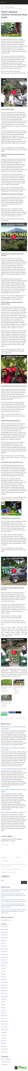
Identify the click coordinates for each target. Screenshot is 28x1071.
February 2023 (4, 948)
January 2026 (4, 926)
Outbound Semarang (5, 1061)
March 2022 (3, 979)
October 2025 (4, 934)
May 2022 (3, 973)
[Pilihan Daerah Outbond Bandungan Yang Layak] (6, 682)
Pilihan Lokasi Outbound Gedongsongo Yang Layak (18, 687)
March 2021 (3, 1012)
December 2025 (4, 929)
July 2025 (3, 943)
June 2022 (3, 971)
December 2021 (4, 987)
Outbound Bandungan (10, 7)
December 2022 (4, 954)
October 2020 (4, 1026)
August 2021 (4, 999)
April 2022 (3, 976)
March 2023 (3, 946)
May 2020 (3, 1040)
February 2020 (4, 1049)
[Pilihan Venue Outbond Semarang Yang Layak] (6, 698)
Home (2, 7)
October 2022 (4, 959)
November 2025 (4, 932)
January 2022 (4, 985)
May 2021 (3, 1007)
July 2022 (3, 968)
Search (2, 880)
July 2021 (3, 1001)
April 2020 (3, 1043)
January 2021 (4, 1018)
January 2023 (4, 951)
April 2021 (3, 1010)
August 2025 (4, 940)
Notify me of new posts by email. (9, 872)
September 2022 (4, 962)
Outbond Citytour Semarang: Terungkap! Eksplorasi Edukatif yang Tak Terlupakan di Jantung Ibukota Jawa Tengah (13, 895)
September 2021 (4, 996)
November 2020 (4, 1024)
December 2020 (4, 1021)
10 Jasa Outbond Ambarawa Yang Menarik (13, 812)
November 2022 (4, 957)
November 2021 (4, 990)
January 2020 (4, 1051)
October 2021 (4, 993)
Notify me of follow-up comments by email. (11, 869)
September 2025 (5, 937)
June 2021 (3, 1004)
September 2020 (5, 1029)
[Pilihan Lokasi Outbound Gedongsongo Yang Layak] (18, 682)
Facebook (12, 712)
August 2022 (4, 965)
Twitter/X (19, 712)
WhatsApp (5, 714)
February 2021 (4, 1015)
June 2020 (3, 1037)
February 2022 (4, 982)
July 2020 (3, 1035)
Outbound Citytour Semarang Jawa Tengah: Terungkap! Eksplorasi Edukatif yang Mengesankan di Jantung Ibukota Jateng (13, 911)
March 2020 (3, 1046)
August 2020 (4, 1032)
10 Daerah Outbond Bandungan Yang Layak (13, 769)
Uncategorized (4, 1064)
